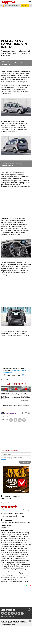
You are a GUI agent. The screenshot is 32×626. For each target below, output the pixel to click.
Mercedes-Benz (7, 513)
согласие (3, 459)
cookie (20, 623)
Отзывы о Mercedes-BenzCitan (10, 497)
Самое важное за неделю (10, 450)
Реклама (12, 616)
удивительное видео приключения (14, 371)
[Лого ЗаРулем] (8, 2)
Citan (16, 513)
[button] (30, 621)
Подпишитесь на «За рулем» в (16, 405)
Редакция (4, 616)
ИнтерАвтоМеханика (12, 5)
